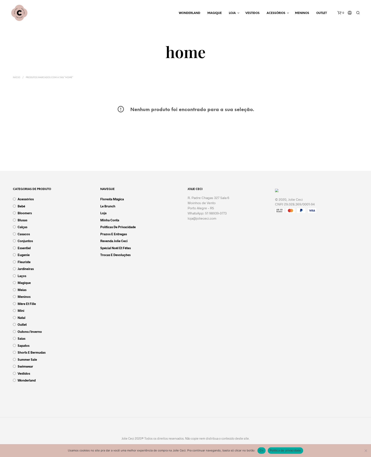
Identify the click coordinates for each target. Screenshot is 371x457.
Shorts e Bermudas (32, 352)
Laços (22, 276)
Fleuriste (24, 262)
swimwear (25, 366)
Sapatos (23, 345)
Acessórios (276, 13)
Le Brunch (107, 206)
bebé (21, 206)
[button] (341, 13)
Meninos (302, 13)
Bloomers (25, 213)
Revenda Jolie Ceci (114, 241)
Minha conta (109, 220)
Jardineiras (26, 269)
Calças (22, 227)
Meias (22, 290)
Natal (21, 318)
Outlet (321, 13)
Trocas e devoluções (115, 255)
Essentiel (24, 248)
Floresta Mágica (112, 199)
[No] (365, 450)
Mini (21, 310)
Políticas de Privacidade (118, 227)
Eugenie (24, 255)
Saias (21, 338)
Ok (261, 450)
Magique (214, 13)
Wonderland (189, 13)
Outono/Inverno (30, 331)
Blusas (22, 220)
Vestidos (252, 13)
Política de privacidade (285, 450)
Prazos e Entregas (113, 234)
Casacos (24, 234)
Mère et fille (27, 304)
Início (16, 77)
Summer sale (27, 359)
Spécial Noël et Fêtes (115, 248)
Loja (232, 13)
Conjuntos (25, 241)
